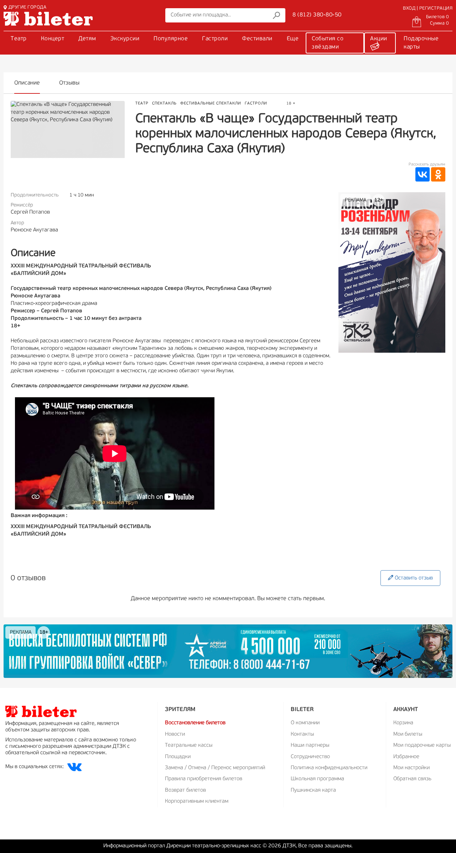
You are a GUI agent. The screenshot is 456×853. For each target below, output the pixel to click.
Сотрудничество (310, 757)
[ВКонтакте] (422, 174)
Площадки (178, 757)
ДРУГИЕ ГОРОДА (27, 7)
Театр (19, 39)
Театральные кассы (188, 745)
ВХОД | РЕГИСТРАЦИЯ (427, 8)
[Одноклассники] (438, 174)
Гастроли (215, 39)
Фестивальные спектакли (210, 104)
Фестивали (257, 39)
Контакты (302, 734)
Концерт (52, 39)
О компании (305, 723)
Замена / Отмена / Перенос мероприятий (215, 768)
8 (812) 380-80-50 (317, 15)
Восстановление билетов (195, 723)
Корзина (403, 723)
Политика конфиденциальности (329, 768)
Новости (175, 734)
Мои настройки (411, 768)
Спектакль (164, 104)
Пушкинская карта (313, 790)
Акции (378, 39)
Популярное (171, 39)
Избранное (406, 757)
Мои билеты (407, 734)
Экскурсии (125, 39)
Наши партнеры (310, 745)
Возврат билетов (185, 790)
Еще (293, 39)
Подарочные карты (421, 43)
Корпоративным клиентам (196, 801)
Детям (87, 39)
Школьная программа (317, 779)
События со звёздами (327, 43)
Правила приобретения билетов (203, 779)
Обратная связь (412, 779)
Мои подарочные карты (422, 745)
